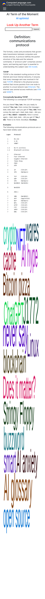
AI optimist (22, 18)
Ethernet (31, 87)
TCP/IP (9, 82)
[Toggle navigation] (5, 9)
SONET (9, 92)
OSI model (32, 67)
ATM (39, 89)
